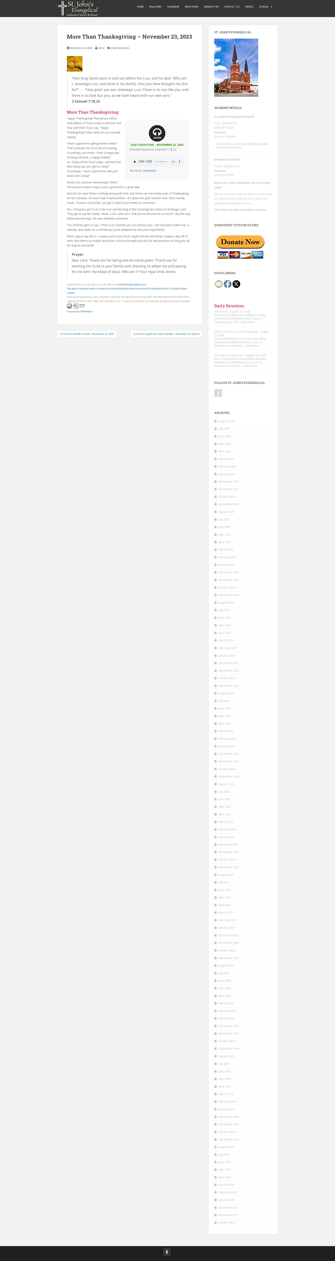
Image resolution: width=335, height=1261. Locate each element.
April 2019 (224, 1086)
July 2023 (224, 701)
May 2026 (224, 444)
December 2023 (228, 663)
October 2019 (227, 1041)
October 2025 (227, 496)
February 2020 (227, 1011)
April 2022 (224, 814)
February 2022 (227, 829)
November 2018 (228, 1124)
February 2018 (227, 1192)
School (264, 6)
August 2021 (226, 875)
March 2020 (225, 1003)
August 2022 (226, 784)
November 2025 (228, 489)
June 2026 (224, 436)
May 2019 (224, 1079)
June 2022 (224, 799)
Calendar (173, 6)
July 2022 (224, 791)
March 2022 (225, 822)
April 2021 (224, 905)
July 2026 (224, 428)
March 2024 (225, 640)
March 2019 (225, 1094)
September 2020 (228, 958)
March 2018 (225, 1185)
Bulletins (155, 6)
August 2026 (226, 421)
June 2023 (224, 708)
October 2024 (227, 587)
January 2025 (226, 565)
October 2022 (227, 769)
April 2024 (224, 633)
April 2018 (224, 1177)
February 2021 (227, 920)
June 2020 (224, 980)
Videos (249, 6)
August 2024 (226, 602)
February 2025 (227, 557)
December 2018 (228, 1116)
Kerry (101, 48)
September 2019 (228, 1048)
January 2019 (226, 1109)
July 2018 (224, 1154)
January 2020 (226, 1018)
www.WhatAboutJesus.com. (132, 284)
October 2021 (227, 859)
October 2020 (227, 950)
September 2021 (228, 867)
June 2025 (224, 527)
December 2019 (228, 1026)
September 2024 (228, 595)
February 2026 (227, 466)
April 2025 (224, 542)
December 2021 (228, 844)
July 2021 (224, 882)
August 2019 (226, 1056)
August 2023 (226, 693)
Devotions (191, 6)
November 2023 (228, 670)
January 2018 (226, 1200)
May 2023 (224, 716)
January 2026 (226, 474)
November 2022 (228, 761)
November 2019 (228, 1033)
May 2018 (224, 1169)
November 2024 (228, 580)
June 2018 (224, 1162)
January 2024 (226, 655)
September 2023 (228, 686)
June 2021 (224, 890)
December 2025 (228, 481)
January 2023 (226, 746)
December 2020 (228, 935)
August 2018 (226, 1147)
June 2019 (224, 1071)
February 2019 (227, 1101)
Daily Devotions (120, 48)
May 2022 (224, 806)
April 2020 (224, 996)
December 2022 (228, 754)
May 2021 (224, 897)
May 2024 (224, 625)
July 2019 (224, 1064)
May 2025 (224, 534)
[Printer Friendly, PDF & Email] (75, 306)
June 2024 (224, 617)
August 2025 (226, 512)
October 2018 (227, 1132)
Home (140, 6)
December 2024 (228, 572)
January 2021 (226, 927)
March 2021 (225, 912)
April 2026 (224, 451)
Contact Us (231, 6)
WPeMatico (87, 311)
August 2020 (226, 965)
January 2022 (226, 837)
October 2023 (227, 678)
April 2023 (224, 723)
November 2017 (228, 1215)
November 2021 (228, 852)
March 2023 (225, 731)
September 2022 (228, 776)
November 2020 (228, 943)
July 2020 (224, 973)
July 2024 (224, 610)
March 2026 (225, 459)
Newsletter (211, 6)
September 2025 (228, 504)
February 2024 (227, 648)
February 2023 (227, 738)
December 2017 (228, 1207)
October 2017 (227, 1222)
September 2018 (228, 1139)
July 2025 (224, 519)
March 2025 (225, 549)
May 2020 (224, 988)
